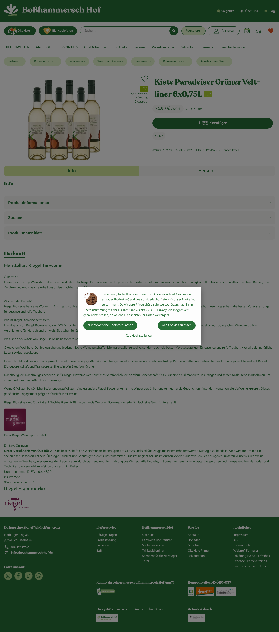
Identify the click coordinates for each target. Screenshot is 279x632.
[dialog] (139, 316)
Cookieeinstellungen (139, 335)
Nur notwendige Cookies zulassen (110, 325)
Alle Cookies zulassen (176, 325)
